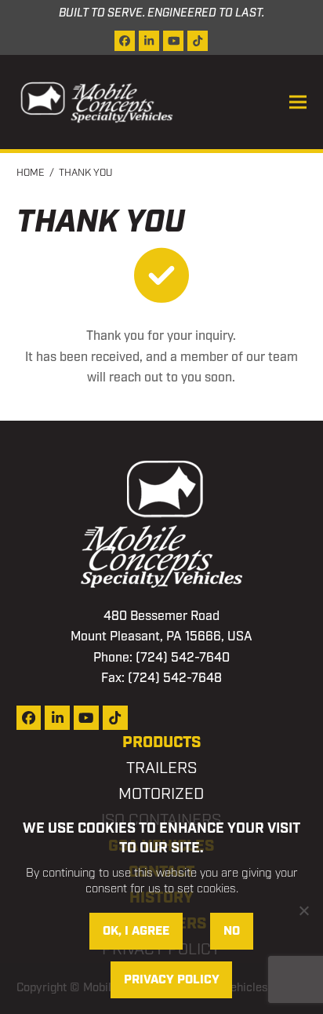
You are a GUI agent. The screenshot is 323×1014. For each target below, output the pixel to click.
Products (161, 742)
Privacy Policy (172, 980)
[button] (298, 102)
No (231, 931)
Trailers (161, 768)
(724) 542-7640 (183, 658)
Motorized (161, 794)
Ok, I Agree (136, 931)
